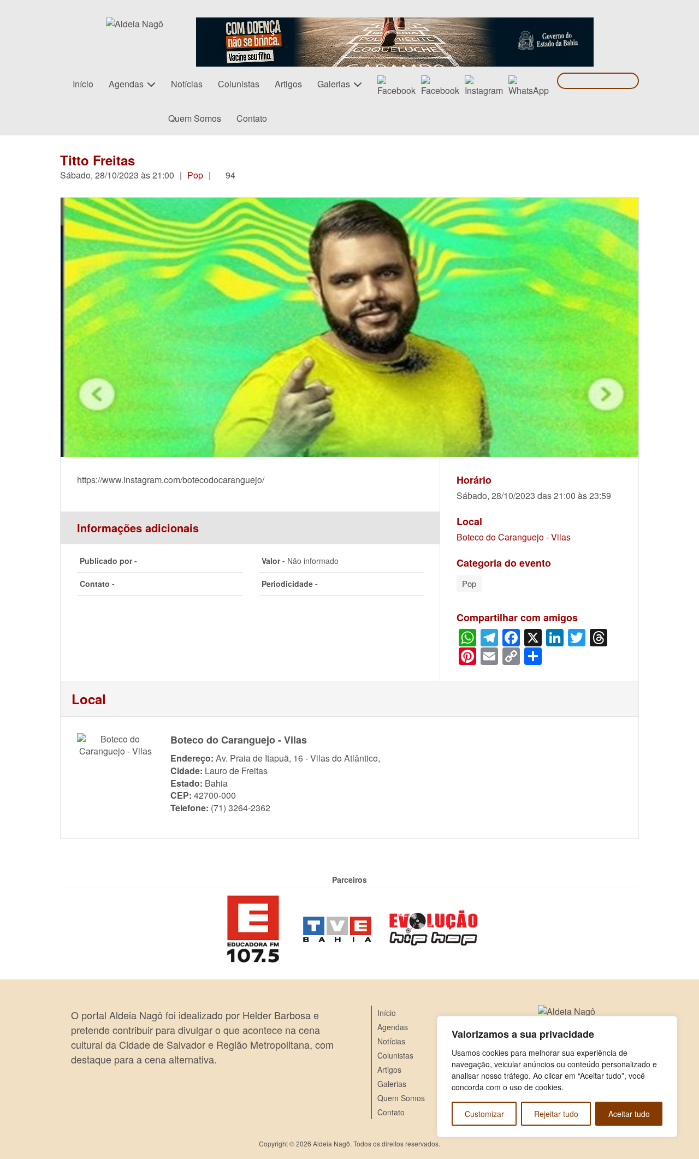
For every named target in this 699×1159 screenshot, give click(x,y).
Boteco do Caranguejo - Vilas (514, 537)
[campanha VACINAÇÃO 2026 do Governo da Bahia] (395, 23)
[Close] (665, 1025)
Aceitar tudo (629, 1113)
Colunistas (238, 84)
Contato (251, 118)
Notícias (187, 84)
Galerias (333, 84)
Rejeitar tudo (556, 1113)
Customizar (484, 1113)
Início (83, 84)
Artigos (288, 84)
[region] (557, 1076)
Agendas (126, 84)
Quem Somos (194, 118)
